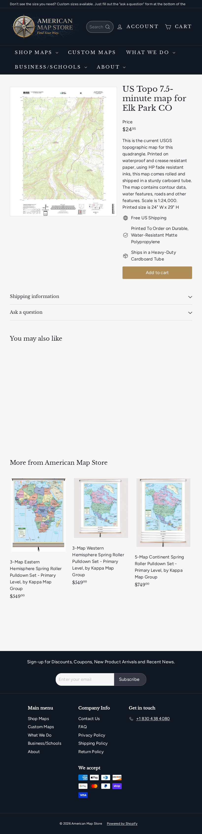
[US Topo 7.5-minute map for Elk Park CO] (23, 397)
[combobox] (100, 27)
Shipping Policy (93, 743)
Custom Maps (92, 52)
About (109, 67)
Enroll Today (76, 4)
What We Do (149, 52)
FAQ (82, 726)
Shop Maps (34, 52)
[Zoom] (63, 151)
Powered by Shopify (122, 823)
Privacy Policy (91, 735)
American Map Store (76, 462)
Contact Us (89, 718)
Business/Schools (49, 67)
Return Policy (91, 751)
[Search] (108, 27)
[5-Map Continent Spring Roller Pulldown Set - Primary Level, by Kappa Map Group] (163, 534)
